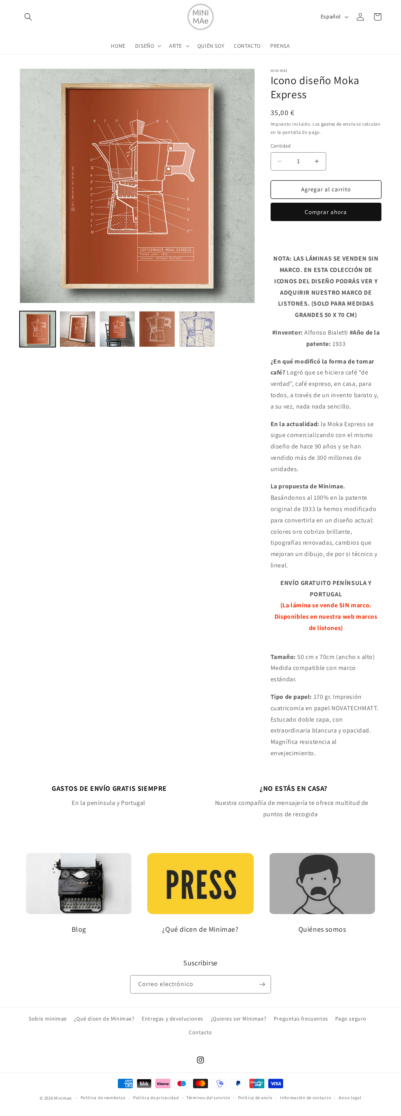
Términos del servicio (208, 1097)
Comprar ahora (326, 212)
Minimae (63, 1098)
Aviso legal (350, 1097)
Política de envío (255, 1097)
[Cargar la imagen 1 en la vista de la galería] (38, 329)
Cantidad (281, 145)
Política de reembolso (103, 1097)
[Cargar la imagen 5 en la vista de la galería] (197, 329)
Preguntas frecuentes (301, 1018)
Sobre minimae (48, 1018)
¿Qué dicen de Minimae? (104, 1018)
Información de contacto (305, 1097)
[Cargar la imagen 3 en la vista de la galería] (117, 329)
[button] (28, 16)
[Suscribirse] (262, 984)
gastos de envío (338, 124)
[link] (109, 796)
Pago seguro (351, 1018)
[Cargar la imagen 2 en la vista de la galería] (78, 329)
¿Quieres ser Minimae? (239, 1018)
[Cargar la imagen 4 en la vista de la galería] (157, 329)
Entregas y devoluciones (172, 1018)
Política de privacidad (156, 1097)
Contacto (200, 1032)
